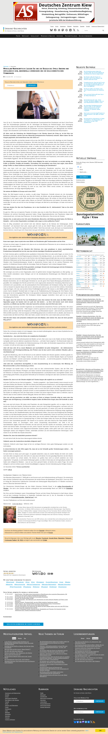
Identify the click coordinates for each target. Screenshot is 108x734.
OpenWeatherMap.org (85, 287)
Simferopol (53, 587)
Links (6, 710)
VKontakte (70, 30)
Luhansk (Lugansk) (78, 284)
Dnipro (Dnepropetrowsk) (80, 282)
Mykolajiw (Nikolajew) (94, 276)
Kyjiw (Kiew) (78, 256)
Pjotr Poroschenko (16, 587)
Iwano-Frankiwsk (94, 259)
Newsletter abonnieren (38, 237)
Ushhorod (94, 256)
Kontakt (88, 26)
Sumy (93, 273)
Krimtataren (40, 582)
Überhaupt (95, 638)
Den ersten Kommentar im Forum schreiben (23, 624)
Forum (52, 26)
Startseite (5, 66)
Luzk (77, 265)
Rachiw (77, 260)
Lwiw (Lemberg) (79, 258)
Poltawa (77, 273)
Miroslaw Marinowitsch (49, 584)
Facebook (55, 30)
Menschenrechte (20, 584)
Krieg (27, 582)
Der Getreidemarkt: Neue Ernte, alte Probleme (17, 659)
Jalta (93, 286)
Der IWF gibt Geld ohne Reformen (14, 651)
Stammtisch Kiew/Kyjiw (11, 698)
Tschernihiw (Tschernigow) (95, 269)
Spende (41, 530)
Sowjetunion (63, 587)
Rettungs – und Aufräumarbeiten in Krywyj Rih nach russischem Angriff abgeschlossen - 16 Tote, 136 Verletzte (53, 647)
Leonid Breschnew (52, 582)
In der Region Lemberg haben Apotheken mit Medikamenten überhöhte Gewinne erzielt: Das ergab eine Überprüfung (19, 643)
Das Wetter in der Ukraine (12, 700)
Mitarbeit (69, 26)
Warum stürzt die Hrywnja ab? (13, 654)
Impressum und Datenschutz (12, 693)
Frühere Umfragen (80, 182)
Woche (20, 638)
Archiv (56, 26)
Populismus (27, 587)
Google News (53, 538)
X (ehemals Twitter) (11, 540)
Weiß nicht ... (83, 172)
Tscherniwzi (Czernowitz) (95, 263)
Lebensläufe (43, 702)
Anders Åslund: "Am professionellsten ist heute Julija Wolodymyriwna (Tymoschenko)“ (38, 603)
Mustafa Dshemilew (64, 584)
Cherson (78, 277)
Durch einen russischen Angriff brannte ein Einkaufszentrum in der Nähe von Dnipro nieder (94, 114)
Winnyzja (94, 267)
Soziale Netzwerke (45, 707)
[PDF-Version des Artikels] (49, 573)
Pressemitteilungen (71, 36)
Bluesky (51, 30)
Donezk (94, 281)
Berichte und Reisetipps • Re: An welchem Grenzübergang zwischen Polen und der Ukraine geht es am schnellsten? (89, 371)
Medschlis (10, 584)
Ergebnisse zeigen (80, 180)
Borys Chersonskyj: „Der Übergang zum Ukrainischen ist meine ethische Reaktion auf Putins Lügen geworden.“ (41, 600)
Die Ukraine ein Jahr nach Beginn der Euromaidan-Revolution (31, 597)
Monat (14, 638)
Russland (45, 587)
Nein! (81, 169)
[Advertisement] (54, 50)
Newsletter (75, 26)
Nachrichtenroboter (85, 36)
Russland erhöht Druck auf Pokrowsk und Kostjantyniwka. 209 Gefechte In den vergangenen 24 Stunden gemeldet (54, 669)
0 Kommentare (18, 76)
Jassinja (94, 260)
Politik (18, 36)
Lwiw (61, 582)
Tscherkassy (79, 271)
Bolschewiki (10, 582)
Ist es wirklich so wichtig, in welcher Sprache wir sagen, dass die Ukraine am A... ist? (89, 655)
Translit (7, 702)
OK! (100, 730)
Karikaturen (63, 26)
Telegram (66, 30)
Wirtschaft (25, 36)
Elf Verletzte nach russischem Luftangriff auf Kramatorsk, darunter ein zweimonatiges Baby (52, 662)
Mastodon (62, 30)
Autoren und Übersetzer (11, 705)
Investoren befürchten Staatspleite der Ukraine (87, 648)
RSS (78, 30)
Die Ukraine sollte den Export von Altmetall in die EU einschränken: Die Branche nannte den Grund (93, 78)
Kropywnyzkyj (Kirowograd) (95, 271)
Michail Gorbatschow (34, 584)
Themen (7, 718)
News (59, 30)
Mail (51, 573)
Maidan (68, 582)
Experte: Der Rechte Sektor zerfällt (24, 598)
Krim (33, 582)
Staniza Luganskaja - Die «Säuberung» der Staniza (18, 653)
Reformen (36, 587)
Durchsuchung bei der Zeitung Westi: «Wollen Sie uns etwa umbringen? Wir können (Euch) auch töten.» (89, 645)
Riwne (93, 265)
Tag (25, 638)
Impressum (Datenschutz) (98, 26)
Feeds (6, 707)
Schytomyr (78, 269)
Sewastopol (78, 286)
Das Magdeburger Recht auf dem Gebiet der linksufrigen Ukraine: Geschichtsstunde (87, 652)
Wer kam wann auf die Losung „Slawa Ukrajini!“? (18, 649)
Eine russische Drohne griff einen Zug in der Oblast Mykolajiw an (94, 95)
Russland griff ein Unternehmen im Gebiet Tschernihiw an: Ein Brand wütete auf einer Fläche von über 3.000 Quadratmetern (94, 120)
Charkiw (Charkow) (94, 278)
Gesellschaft (35, 36)
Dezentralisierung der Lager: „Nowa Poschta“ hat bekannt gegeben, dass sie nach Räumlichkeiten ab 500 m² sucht (94, 101)
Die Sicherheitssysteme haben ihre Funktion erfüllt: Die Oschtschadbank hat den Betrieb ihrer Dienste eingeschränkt (94, 73)
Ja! (80, 167)
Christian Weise (17, 504)
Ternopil (77, 262)
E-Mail (45, 540)
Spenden (82, 26)
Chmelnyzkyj (79, 267)
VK (42, 234)
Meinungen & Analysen (48, 36)
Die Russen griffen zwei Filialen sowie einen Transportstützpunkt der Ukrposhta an (94, 90)
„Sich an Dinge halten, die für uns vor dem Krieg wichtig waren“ (32, 605)
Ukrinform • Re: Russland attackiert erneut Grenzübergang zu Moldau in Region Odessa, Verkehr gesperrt (90, 352)
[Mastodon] (83, 722)
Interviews (60, 36)
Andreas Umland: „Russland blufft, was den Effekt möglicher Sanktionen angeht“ (36, 602)
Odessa (78, 275)
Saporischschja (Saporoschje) (95, 280)
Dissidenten (20, 582)
